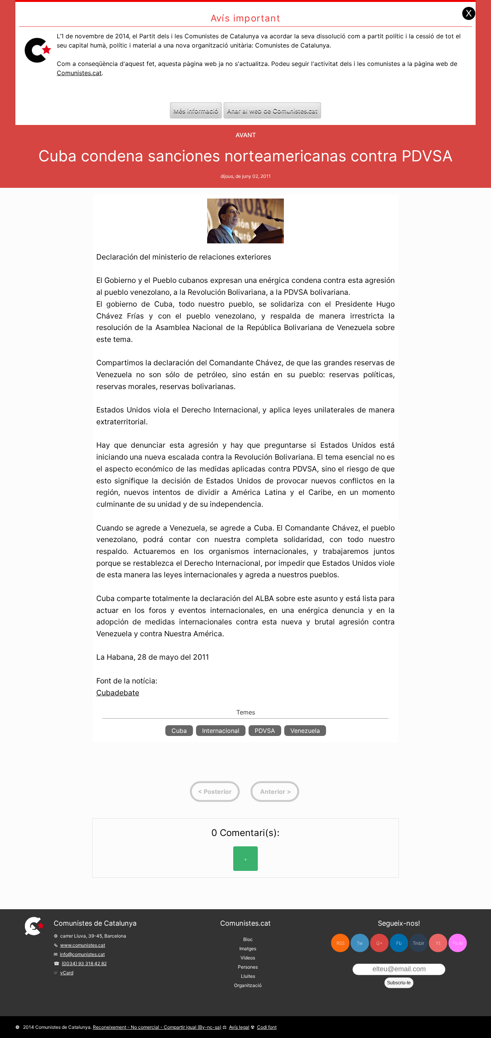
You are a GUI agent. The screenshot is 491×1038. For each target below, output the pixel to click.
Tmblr (418, 943)
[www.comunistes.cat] (34, 926)
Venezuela (305, 730)
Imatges (247, 948)
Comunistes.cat (79, 73)
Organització (248, 985)
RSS (340, 943)
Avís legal (239, 1027)
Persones (248, 967)
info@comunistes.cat (82, 954)
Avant (246, 135)
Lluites (248, 976)
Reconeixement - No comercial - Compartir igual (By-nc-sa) (157, 1027)
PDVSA (265, 730)
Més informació (195, 110)
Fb (399, 943)
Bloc (248, 939)
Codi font (267, 1027)
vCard (66, 973)
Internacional (220, 730)
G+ (379, 943)
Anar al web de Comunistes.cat (272, 110)
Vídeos (248, 958)
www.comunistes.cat (82, 945)
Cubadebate (117, 692)
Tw (360, 943)
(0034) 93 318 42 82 (84, 963)
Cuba (179, 730)
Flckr (458, 943)
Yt (438, 943)
